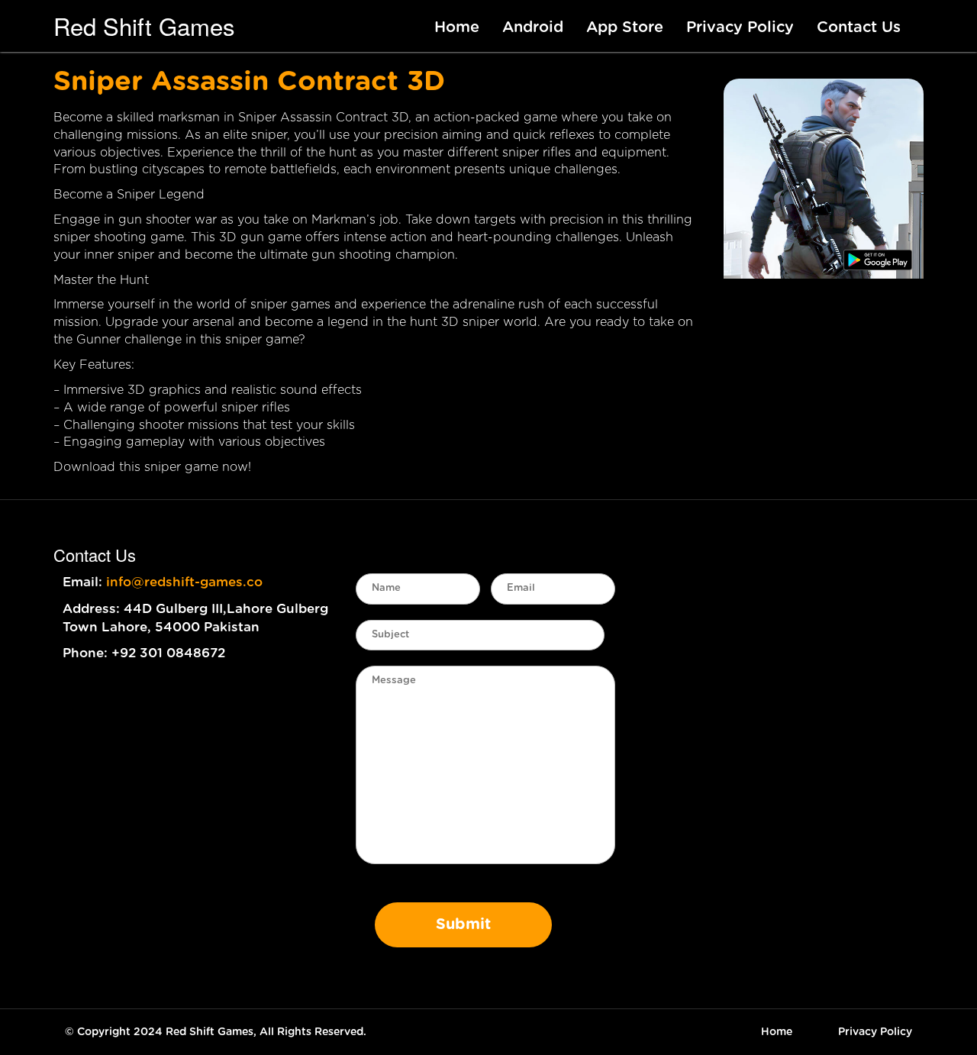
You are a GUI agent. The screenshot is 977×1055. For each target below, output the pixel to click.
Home (456, 27)
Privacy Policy (740, 27)
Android (532, 27)
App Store (624, 27)
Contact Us (859, 27)
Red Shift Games (144, 26)
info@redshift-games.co (184, 582)
